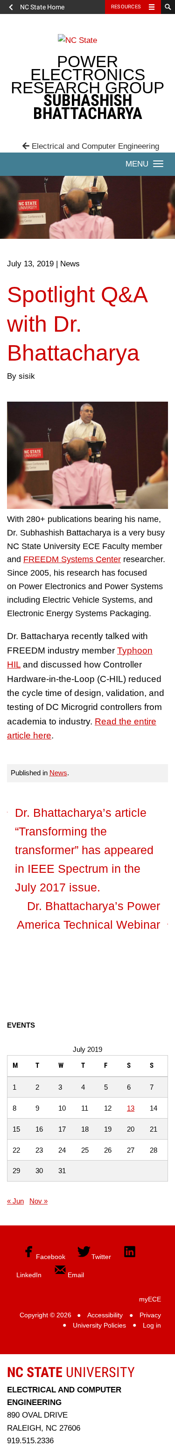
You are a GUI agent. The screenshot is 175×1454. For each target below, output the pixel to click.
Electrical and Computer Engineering (94, 146)
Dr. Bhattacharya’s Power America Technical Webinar (88, 915)
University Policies (99, 1325)
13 (130, 1108)
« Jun (15, 1201)
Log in (152, 1325)
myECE (150, 1299)
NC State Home (42, 7)
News (58, 773)
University (71, 1372)
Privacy (150, 1315)
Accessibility (105, 1315)
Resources (126, 7)
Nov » (38, 1201)
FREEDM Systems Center (72, 559)
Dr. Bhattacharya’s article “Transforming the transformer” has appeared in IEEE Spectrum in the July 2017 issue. (84, 850)
